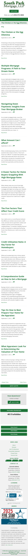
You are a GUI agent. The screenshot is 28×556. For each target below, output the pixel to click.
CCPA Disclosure (22, 553)
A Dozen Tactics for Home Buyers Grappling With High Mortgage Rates (13, 175)
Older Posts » (23, 382)
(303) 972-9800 (16, 472)
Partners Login (14, 554)
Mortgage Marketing (6, 553)
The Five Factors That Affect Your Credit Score (12, 209)
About (14, 445)
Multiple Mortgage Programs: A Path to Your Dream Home (13, 68)
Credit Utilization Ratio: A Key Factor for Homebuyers (13, 245)
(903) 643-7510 (16, 480)
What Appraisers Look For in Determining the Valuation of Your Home (13, 349)
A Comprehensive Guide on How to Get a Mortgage (14, 277)
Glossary (14, 447)
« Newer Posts (4, 382)
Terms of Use (14, 455)
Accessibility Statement (14, 451)
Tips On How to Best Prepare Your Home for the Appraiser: (12, 313)
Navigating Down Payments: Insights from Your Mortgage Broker (13, 106)
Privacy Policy (14, 453)
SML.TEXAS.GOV (9, 545)
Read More (4, 58)
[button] (14, 11)
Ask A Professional (14, 449)
